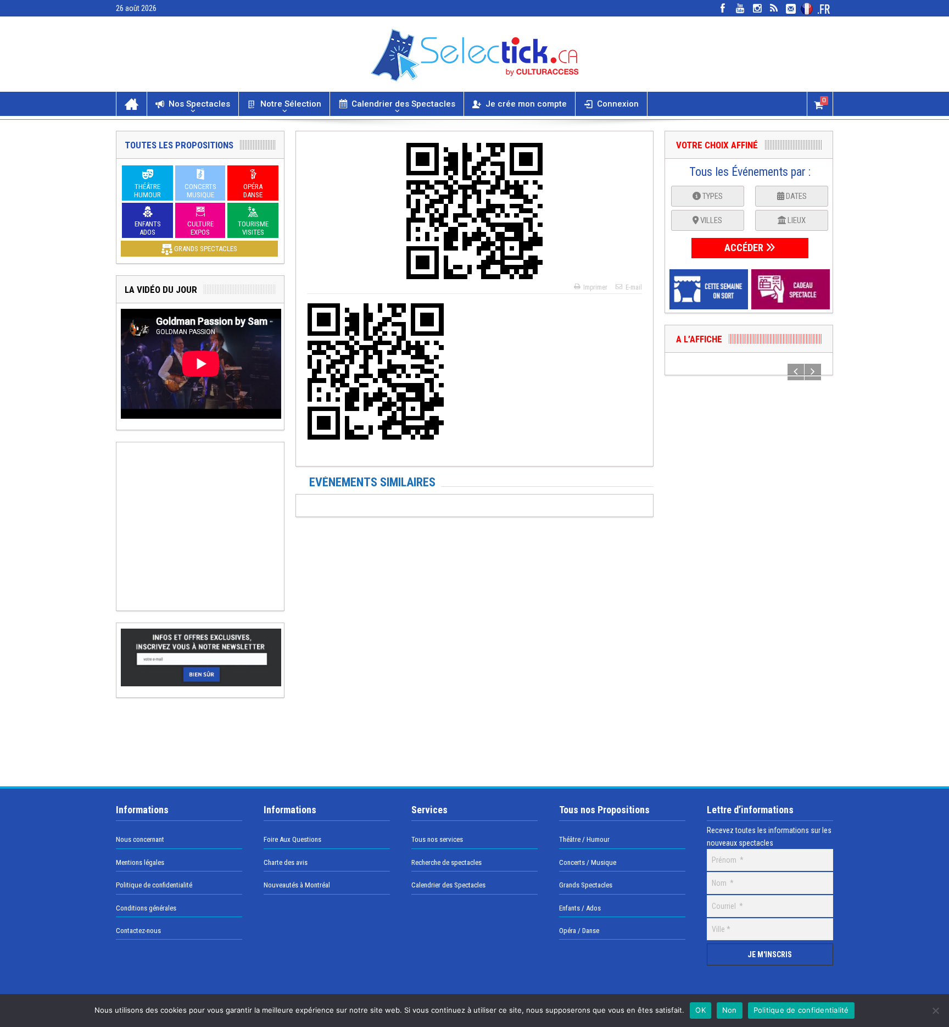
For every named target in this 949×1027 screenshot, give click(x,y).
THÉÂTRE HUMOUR (147, 190)
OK (700, 1010)
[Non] (935, 1010)
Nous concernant (140, 839)
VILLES (710, 220)
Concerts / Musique (587, 862)
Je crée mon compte (526, 104)
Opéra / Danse (579, 930)
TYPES (712, 196)
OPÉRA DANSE (253, 190)
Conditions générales (146, 908)
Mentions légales (140, 862)
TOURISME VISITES (253, 228)
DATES (795, 196)
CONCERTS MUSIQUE (200, 190)
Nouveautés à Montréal (297, 885)
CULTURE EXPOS (200, 228)
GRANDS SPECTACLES (204, 249)
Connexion (618, 104)
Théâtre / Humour (584, 839)
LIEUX (796, 220)
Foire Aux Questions (292, 839)
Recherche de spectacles (446, 862)
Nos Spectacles (199, 104)
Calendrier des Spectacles (403, 104)
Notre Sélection (290, 104)
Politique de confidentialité (154, 885)
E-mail (634, 287)
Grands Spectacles (585, 885)
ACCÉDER (745, 247)
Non (729, 1010)
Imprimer (595, 287)
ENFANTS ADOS (148, 228)
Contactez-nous (138, 930)
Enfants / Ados (580, 908)
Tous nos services (437, 839)
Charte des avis (286, 862)
